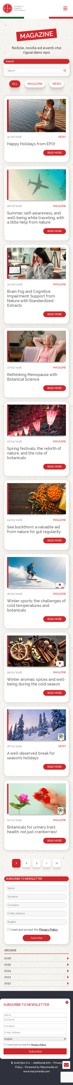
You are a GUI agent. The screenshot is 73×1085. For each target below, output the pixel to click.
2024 (7, 970)
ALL (15, 83)
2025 (7, 964)
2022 (7, 983)
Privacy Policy (48, 929)
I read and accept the (33, 929)
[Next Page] (46, 863)
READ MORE (54, 152)
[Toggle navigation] (65, 8)
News (56, 83)
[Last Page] (56, 863)
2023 (7, 977)
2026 (7, 958)
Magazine (35, 83)
